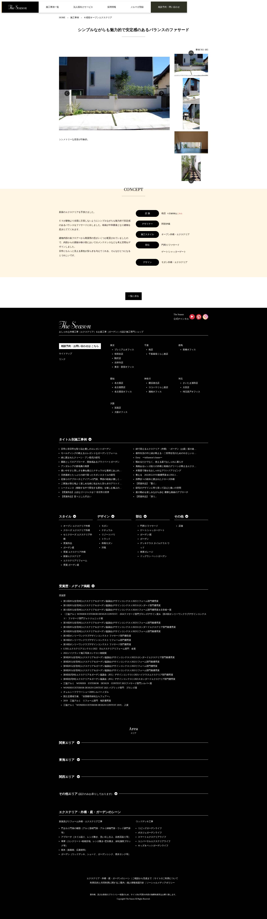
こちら (179, 213)
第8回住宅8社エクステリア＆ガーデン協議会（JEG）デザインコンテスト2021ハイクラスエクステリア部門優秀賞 (118, 675)
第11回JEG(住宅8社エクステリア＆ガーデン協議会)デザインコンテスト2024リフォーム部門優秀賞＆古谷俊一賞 (117, 610)
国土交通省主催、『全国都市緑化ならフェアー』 (87, 696)
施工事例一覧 (52, 7)
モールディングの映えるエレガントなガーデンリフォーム (89, 453)
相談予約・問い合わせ (169, 7)
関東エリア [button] (67, 742)
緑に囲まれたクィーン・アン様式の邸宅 (80, 457)
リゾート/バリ (108, 534)
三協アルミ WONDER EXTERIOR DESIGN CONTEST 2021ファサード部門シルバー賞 (107, 683)
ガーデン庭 (68, 547)
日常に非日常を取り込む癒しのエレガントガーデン (86, 449)
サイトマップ (65, 353)
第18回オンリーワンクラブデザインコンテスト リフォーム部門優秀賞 (97, 640)
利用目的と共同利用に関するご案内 (107, 883)
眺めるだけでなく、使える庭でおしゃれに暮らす (159, 462)
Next (161, 93)
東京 (112, 345)
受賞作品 (67, 543)
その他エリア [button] (85, 793)
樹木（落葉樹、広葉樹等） (74, 850)
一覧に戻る (133, 296)
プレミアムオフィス (124, 349)
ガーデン (144, 539)
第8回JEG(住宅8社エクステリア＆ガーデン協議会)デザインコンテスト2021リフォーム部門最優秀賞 (111, 670)
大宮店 (186, 387)
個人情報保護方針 (135, 883)
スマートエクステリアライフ (152, 837)
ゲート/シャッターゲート (152, 530)
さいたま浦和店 (190, 383)
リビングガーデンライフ (150, 828)
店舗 (181, 526)
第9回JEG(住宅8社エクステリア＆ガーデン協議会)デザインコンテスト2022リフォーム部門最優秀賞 (111, 662)
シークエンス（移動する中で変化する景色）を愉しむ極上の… (91, 488)
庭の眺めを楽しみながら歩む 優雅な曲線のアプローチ (162, 492)
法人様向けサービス (83, 7)
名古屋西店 (119, 387)
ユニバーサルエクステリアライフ (154, 841)
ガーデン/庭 (146, 534)
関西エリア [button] (67, 776)
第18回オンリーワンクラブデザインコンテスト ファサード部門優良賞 (97, 636)
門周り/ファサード (149, 526)
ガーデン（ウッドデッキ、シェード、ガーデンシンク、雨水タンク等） (95, 854)
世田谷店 (118, 354)
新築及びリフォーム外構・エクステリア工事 (80, 821)
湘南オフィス (155, 392)
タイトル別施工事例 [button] (73, 439)
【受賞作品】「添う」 (146, 496)
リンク (62, 359)
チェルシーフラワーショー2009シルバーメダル (86, 692)
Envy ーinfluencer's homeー (149, 457)
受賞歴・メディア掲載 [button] (74, 586)
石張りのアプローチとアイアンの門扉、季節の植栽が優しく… (91, 479)
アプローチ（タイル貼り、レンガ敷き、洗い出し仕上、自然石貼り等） (95, 837)
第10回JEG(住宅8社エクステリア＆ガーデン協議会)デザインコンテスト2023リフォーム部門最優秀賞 (112, 623)
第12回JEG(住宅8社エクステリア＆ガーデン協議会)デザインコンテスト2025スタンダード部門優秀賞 (112, 605)
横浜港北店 (154, 383)
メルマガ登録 (137, 7)
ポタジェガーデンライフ (150, 832)
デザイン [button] (103, 516)
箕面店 (117, 408)
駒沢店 (117, 358)
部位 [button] (139, 516)
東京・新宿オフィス (124, 367)
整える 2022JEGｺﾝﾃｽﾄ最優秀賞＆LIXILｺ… (157, 475)
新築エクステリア (72, 556)
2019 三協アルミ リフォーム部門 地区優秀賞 (87, 701)
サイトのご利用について (166, 878)
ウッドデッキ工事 (144, 821)
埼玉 (180, 379)
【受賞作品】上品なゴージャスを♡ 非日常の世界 (86, 492)
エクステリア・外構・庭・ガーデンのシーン (90, 812)
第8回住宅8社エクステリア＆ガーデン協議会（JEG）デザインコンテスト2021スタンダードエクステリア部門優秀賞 (119, 679)
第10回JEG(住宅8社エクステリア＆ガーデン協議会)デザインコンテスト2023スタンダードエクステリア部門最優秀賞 (119, 627)
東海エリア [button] (67, 759)
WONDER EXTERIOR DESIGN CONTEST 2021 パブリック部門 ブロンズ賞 (100, 688)
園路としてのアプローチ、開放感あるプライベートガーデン (90, 462)
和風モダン (107, 543)
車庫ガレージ (146, 552)
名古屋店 (118, 383)
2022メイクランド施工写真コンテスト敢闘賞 (85, 653)
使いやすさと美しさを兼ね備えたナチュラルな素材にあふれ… (91, 470)
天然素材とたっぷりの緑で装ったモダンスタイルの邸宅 (88, 475)
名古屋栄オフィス (123, 392)
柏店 (151, 349)
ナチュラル (107, 530)
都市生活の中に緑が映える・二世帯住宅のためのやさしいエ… (166, 453)
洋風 (104, 547)
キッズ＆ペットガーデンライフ (153, 845)
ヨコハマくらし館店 (158, 387)
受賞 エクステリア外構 (74, 552)
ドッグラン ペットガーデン (153, 556)
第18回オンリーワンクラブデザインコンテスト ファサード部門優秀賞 (97, 644)
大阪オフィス (120, 412)
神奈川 (147, 379)
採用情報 (111, 7)
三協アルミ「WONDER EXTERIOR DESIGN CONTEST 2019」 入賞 (95, 705)
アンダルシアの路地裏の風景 (75, 466)
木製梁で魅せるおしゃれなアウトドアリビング (158, 470)
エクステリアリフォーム (75, 560)
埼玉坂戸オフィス (191, 392)
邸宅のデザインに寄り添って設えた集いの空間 (158, 488)
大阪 (112, 403)
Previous (67, 93)
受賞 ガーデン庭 (71, 565)
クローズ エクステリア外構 (76, 530)
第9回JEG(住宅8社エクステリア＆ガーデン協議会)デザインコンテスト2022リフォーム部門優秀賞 (110, 666)
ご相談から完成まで (142, 878)
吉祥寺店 (118, 362)
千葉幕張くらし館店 (158, 354)
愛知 (112, 379)
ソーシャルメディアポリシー (161, 883)
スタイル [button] (65, 516)
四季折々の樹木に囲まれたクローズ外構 (155, 479)
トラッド (106, 539)
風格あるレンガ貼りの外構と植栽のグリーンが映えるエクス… (166, 466)
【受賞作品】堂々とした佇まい (76, 496)
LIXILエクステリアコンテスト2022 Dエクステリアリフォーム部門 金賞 (99, 649)
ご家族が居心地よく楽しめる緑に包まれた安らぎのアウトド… (91, 483)
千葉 (146, 345)
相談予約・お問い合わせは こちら (80, 346)
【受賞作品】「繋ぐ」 (146, 483)
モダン (105, 526)
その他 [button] (179, 516)
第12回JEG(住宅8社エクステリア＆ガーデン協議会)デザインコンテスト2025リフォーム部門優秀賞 (110, 601)
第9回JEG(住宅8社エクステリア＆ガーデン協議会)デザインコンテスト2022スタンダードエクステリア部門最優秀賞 (119, 657)
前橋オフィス (189, 349)
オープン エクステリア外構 (76, 526)
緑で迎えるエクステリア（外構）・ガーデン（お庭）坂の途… (166, 449)
